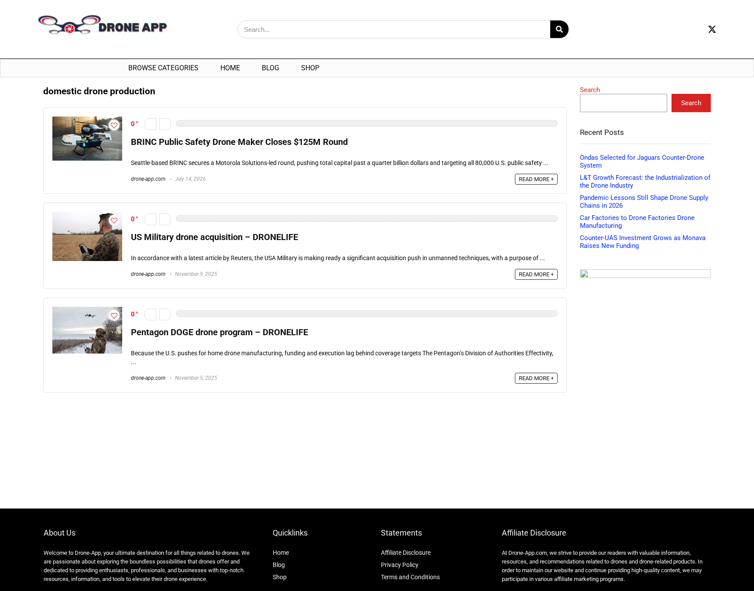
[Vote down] (150, 124)
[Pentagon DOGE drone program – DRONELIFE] (87, 311)
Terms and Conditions (410, 577)
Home (230, 68)
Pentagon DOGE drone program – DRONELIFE (219, 332)
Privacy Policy (399, 564)
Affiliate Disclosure (406, 552)
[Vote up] (165, 124)
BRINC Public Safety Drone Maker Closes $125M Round (239, 142)
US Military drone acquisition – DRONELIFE (214, 237)
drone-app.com (148, 179)
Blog (270, 68)
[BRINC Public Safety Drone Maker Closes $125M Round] (87, 120)
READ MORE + (536, 179)
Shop (310, 68)
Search (590, 90)
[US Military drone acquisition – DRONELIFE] (87, 216)
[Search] (559, 29)
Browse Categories (163, 68)
